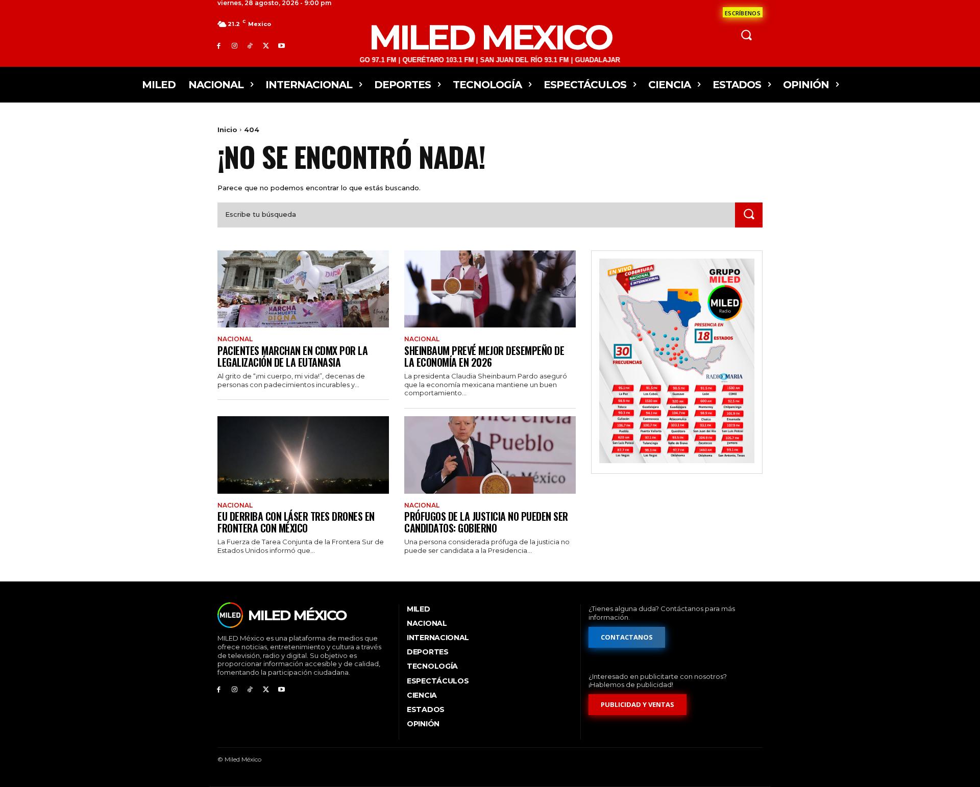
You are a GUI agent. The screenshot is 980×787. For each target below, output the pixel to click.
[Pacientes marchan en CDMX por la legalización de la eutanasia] (303, 288)
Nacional (235, 339)
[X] (265, 45)
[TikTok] (250, 45)
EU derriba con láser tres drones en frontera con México (296, 522)
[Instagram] (234, 45)
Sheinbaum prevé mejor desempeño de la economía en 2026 (484, 356)
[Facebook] (218, 45)
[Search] (749, 214)
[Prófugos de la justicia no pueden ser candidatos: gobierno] (490, 454)
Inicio (227, 129)
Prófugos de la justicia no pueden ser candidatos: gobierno (486, 522)
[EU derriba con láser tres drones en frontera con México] (303, 454)
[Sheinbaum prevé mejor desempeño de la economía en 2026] (490, 288)
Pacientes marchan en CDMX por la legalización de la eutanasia (292, 356)
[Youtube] (281, 45)
